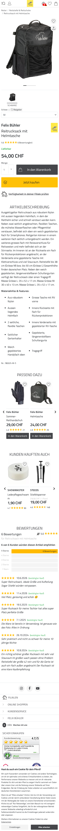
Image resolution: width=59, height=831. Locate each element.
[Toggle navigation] (3, 3)
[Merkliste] (50, 3)
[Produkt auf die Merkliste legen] (53, 21)
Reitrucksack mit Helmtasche (17, 13)
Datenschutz (6, 821)
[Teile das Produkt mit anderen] (53, 28)
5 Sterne (5, 550)
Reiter (4, 10)
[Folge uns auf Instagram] (21, 688)
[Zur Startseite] (30, 3)
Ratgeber (18, 109)
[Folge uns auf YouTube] (38, 688)
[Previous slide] (3, 99)
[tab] (24, 85)
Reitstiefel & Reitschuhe (20, 10)
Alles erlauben (44, 827)
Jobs (15, 725)
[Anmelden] (9, 3)
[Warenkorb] (56, 3)
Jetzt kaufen (31, 182)
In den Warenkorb (17, 436)
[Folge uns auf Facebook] (29, 688)
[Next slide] (55, 99)
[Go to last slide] (3, 412)
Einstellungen (14, 827)
